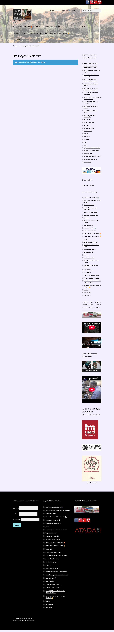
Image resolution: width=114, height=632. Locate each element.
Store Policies (87, 272)
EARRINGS (86, 134)
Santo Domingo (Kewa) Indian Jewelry (56, 571)
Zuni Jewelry (87, 295)
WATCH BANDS (87, 162)
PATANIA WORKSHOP (89, 258)
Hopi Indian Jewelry (89, 225)
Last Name (16, 514)
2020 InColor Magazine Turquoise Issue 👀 (58, 510)
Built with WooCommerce (26, 620)
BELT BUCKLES (87, 119)
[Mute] (97, 370)
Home (16, 46)
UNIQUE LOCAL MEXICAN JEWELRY (92, 156)
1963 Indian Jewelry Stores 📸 (91, 197)
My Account (87, 239)
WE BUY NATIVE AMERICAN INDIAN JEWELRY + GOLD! (92, 281)
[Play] (84, 370)
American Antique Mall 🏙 (90, 212)
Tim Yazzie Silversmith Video (91, 275)
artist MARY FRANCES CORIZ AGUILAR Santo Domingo (91, 89)
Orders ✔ (86, 255)
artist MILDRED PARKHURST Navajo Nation (91, 93)
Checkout (74, 10)
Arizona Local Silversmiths (91, 215)
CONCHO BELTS (88, 131)
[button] (91, 366)
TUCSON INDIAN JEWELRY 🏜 (38, 33)
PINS (85, 142)
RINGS (85, 145)
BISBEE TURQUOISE (89, 122)
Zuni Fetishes (87, 292)
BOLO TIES (86, 125)
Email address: (17, 519)
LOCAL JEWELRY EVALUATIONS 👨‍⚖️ (59, 33)
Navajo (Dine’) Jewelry (90, 249)
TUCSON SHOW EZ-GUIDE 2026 (51, 27)
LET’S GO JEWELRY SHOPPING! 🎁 (22, 27)
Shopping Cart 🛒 (65, 10)
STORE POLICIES (17, 40)
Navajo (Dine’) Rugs (89, 252)
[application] (91, 366)
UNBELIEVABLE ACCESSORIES (91, 150)
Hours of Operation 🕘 (90, 228)
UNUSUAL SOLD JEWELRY (90, 159)
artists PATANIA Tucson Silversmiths (90, 116)
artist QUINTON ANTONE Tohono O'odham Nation (92, 98)
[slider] (90, 370)
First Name (16, 508)
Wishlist (86, 290)
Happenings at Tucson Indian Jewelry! (56, 530)
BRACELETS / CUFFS (89, 128)
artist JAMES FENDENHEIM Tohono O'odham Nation (90, 80)
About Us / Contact (54, 10)
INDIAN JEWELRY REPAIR (20, 33)
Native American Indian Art (91, 242)
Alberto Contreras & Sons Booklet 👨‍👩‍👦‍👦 (56, 517)
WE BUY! (37, 27)
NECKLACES (87, 136)
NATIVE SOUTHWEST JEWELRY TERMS (57, 555)
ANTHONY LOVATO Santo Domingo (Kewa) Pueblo (90, 66)
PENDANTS (87, 139)
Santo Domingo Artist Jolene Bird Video (57, 575)
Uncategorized (88, 153)
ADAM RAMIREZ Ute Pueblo (90, 63)
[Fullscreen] (99, 370)
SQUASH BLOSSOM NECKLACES (92, 148)
